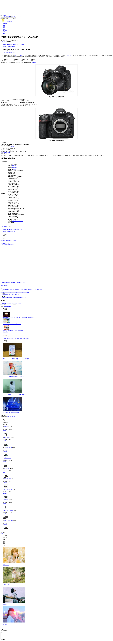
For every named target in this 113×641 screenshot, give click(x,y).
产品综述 (5, 23)
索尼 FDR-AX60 (7, 437)
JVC (12, 289)
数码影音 (8, 16)
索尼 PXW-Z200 (7, 478)
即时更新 (15, 240)
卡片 (12, 297)
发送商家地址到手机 (6, 152)
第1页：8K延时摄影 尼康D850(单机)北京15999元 (14, 44)
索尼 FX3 (6, 426)
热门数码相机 (12, 282)
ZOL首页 (3, 16)
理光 (23, 289)
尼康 (10, 52)
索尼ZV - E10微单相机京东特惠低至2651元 (13, 330)
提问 (2, 533)
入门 (2, 297)
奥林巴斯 (17, 289)
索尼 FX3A (6, 499)
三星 (10, 289)
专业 (22, 297)
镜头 (5, 306)
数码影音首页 (11, 244)
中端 (4, 297)
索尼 (8, 289)
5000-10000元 (14, 292)
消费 (14, 297)
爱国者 (29, 289)
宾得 (25, 289)
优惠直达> (5, 332)
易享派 (40, 289)
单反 (10, 297)
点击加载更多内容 (5, 243)
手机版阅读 (9, 240)
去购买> (5, 430)
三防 (25, 297)
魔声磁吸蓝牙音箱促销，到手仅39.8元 (12, 324)
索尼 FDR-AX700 (8, 489)
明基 (20, 289)
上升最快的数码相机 (20, 282)
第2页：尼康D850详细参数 (9, 46)
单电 (16, 297)
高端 (6, 297)
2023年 (2, 294)
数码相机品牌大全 (5, 282)
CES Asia (18, 303)
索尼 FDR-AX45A (8, 447)
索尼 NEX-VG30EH (8, 510)
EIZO (2, 289)
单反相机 (16, 16)
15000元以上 (26, 292)
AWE (7, 303)
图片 (4, 25)
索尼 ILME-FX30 (7, 458)
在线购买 (12, 146)
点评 (4, 29)
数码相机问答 (4, 240)
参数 (4, 26)
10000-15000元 (20, 292)
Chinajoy (10, 303)
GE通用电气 (34, 289)
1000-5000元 (8, 292)
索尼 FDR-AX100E (8, 520)
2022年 (5, 294)
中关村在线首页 (4, 244)
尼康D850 (69, 55)
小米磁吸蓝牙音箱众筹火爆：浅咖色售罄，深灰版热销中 (16, 338)
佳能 (4, 289)
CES (21, 303)
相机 (37, 56)
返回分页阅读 (4, 41)
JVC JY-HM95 (7, 468)
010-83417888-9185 (11, 416)
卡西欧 (7, 306)
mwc (15, 303)
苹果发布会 (3, 303)
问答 (4, 33)
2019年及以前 (16, 294)
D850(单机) (6, 52)
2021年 (8, 294)
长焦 (18, 297)
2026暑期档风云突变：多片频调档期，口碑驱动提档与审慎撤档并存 (19, 317)
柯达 (27, 289)
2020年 (11, 294)
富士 (14, 289)
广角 (20, 297)
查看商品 (34, 62)
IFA (13, 303)
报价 (12, 16)
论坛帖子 (5, 30)
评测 (4, 31)
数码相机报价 (4, 285)
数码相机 (13, 52)
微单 (8, 297)
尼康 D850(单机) (9, 21)
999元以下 (3, 292)
